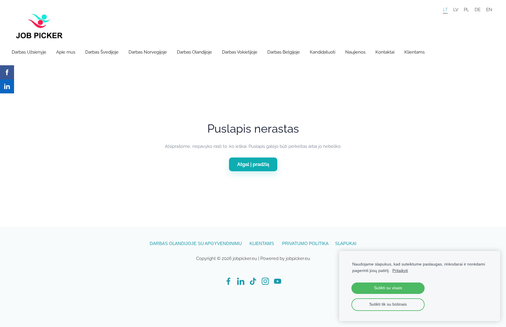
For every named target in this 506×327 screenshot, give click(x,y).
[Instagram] (265, 281)
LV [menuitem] (455, 9)
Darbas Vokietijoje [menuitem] (239, 52)
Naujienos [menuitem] (355, 52)
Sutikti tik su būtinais (388, 304)
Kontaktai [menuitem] (384, 52)
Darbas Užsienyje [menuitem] (29, 52)
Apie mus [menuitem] (65, 52)
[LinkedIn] (240, 281)
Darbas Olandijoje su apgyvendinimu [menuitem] (196, 243)
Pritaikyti (400, 270)
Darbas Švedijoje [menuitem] (102, 52)
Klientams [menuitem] (414, 52)
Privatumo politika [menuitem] (305, 243)
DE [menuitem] (478, 9)
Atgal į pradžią (253, 164)
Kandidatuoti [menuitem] (322, 52)
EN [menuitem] (489, 9)
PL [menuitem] (466, 9)
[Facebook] (228, 281)
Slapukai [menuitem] (345, 243)
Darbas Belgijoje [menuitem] (283, 52)
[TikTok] (253, 281)
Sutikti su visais (388, 288)
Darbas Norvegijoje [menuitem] (148, 52)
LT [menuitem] (445, 9)
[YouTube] (277, 281)
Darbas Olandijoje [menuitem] (194, 52)
